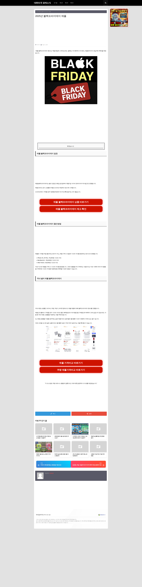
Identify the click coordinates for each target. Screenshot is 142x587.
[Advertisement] (71, 30)
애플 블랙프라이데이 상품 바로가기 (71, 202)
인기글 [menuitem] (55, 3)
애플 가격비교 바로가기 (71, 363)
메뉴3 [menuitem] (66, 3)
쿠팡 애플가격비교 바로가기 (71, 370)
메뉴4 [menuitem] (71, 3)
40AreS (38, 44)
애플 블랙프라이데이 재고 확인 (71, 209)
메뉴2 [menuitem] (61, 3)
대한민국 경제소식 (42, 3)
